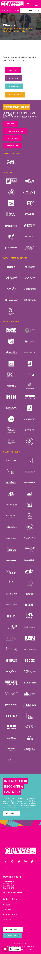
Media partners (12, 145)
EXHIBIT (30, 10)
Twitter (19, 861)
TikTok (32, 861)
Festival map (7, 910)
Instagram (12, 861)
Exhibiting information (10, 914)
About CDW (6, 905)
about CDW (13, 70)
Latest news (7, 919)
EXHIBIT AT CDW (11, 935)
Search (6, 868)
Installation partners (15, 131)
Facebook (6, 861)
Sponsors (10, 124)
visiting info (13, 78)
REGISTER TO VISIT (15, 94)
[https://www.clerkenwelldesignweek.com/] (12, 4)
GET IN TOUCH (10, 813)
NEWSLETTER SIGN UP (10, 10)
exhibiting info (14, 86)
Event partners (12, 138)
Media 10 (28, 946)
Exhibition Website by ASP (20, 943)
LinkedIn (25, 861)
